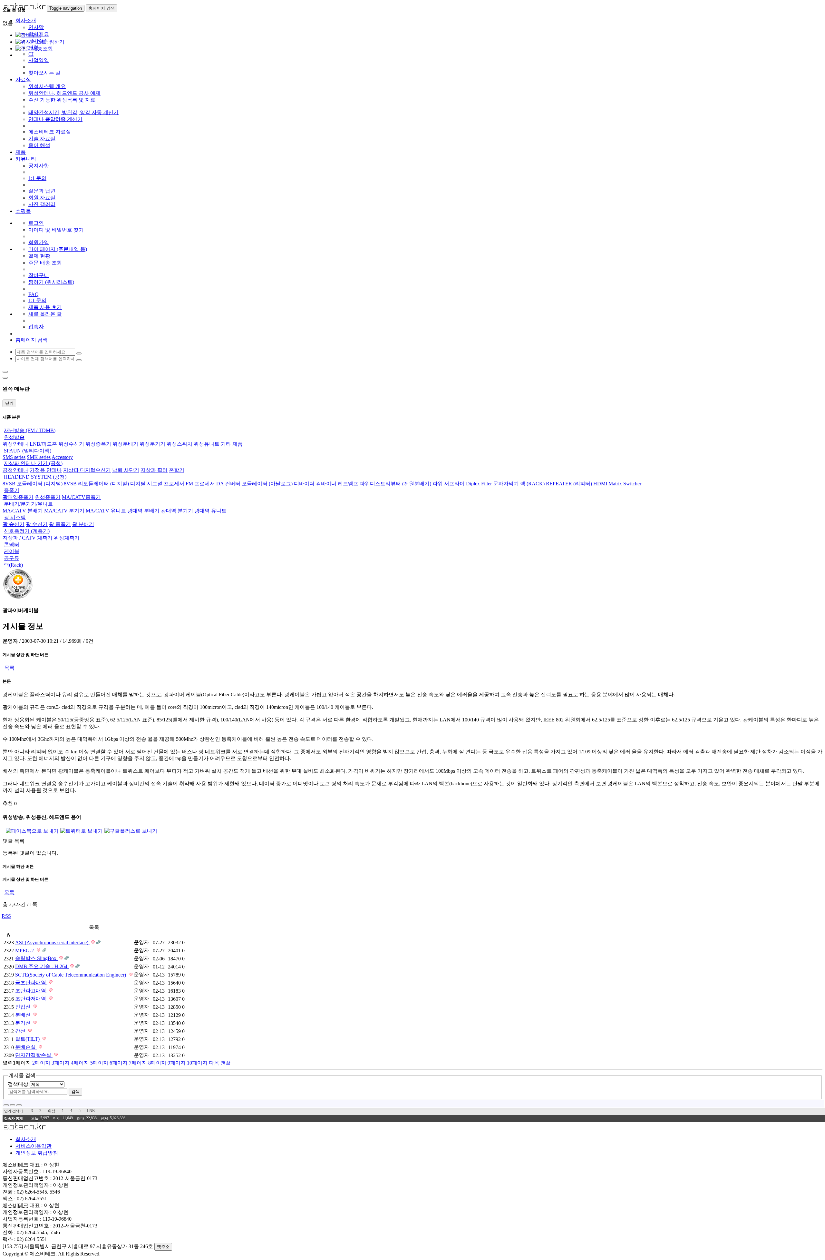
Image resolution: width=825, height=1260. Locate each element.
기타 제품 (232, 444)
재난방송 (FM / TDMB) (29, 430)
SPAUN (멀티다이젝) (27, 450)
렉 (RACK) (532, 483)
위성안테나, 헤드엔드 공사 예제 (64, 93)
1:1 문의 (37, 178)
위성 (51, 1111)
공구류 (11, 558)
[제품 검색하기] (79, 353)
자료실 (23, 79)
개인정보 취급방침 (36, 1153)
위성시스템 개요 (47, 86)
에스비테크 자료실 (49, 131)
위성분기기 (152, 444)
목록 (9, 667)
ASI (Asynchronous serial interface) (52, 942)
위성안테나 (15, 444)
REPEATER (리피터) (569, 483)
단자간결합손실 (34, 1055)
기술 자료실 (41, 138)
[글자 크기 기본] (6, 1105)
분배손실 (26, 1047)
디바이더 (304, 483)
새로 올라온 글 (45, 314)
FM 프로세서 (200, 483)
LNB (91, 1110)
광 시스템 (15, 517)
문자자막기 (506, 483)
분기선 (23, 1023)
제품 (20, 152)
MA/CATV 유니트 (106, 510)
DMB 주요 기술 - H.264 (42, 966)
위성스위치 (179, 444)
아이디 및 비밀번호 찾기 (56, 230)
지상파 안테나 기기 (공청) (33, 463)
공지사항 (38, 165)
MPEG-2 (25, 950)
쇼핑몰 (23, 211)
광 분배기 (83, 524)
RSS (6, 916)
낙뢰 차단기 (125, 470)
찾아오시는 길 (44, 72)
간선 (21, 1031)
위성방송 (14, 437)
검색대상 (18, 1084)
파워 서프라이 (448, 483)
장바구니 (38, 275)
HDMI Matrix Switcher (617, 483)
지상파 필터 (154, 470)
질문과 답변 (41, 190)
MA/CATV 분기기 (64, 510)
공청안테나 (15, 470)
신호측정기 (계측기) (27, 531)
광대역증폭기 (18, 497)
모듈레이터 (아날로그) (267, 483)
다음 (214, 1063)
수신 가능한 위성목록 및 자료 (61, 100)
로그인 (36, 223)
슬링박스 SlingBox (36, 958)
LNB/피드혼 (43, 444)
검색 (75, 1091)
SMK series (39, 457)
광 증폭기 (60, 524)
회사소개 (25, 1139)
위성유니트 (206, 444)
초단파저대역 (31, 998)
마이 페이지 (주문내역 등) (57, 249)
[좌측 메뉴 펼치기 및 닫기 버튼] (5, 372)
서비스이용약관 (33, 1146)
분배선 (23, 1014)
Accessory (62, 457)
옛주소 (163, 1246)
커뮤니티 (25, 159)
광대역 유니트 (210, 510)
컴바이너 (326, 483)
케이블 (11, 551)
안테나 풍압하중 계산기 (55, 119)
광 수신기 (37, 524)
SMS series (14, 457)
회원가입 (38, 242)
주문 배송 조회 (45, 262)
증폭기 (11, 490)
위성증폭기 (98, 444)
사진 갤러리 (41, 204)
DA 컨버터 (228, 483)
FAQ (33, 294)
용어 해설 (39, 145)
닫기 (9, 403)
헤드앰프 (348, 483)
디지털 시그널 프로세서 (157, 483)
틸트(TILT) (28, 1039)
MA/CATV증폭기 (81, 497)
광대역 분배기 (143, 510)
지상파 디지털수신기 (87, 470)
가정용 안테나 (46, 470)
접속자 (36, 326)
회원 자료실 (41, 197)
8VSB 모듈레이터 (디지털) (33, 483)
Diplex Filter (479, 483)
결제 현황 (39, 256)
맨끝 (225, 1063)
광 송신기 (13, 524)
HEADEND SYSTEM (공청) (35, 477)
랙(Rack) (13, 565)
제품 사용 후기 (45, 307)
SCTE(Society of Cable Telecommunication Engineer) (71, 974)
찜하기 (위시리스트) (51, 282)
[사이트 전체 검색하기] (79, 360)
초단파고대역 (31, 990)
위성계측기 (67, 538)
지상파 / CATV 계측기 (28, 538)
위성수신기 (71, 444)
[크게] (12, 1105)
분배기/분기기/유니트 (28, 504)
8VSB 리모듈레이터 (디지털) (96, 483)
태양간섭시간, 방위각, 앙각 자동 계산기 (73, 112)
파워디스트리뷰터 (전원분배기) (395, 483)
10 (197, 1063)
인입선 (23, 1006)
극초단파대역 (31, 982)
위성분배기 (125, 444)
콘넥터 (11, 544)
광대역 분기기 (177, 510)
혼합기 (176, 470)
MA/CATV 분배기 (23, 510)
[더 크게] (19, 1105)
